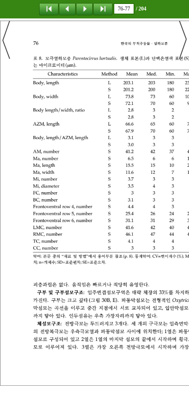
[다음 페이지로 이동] (84, 9)
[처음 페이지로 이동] (48, 9)
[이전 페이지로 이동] (67, 9)
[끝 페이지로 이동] (103, 9)
